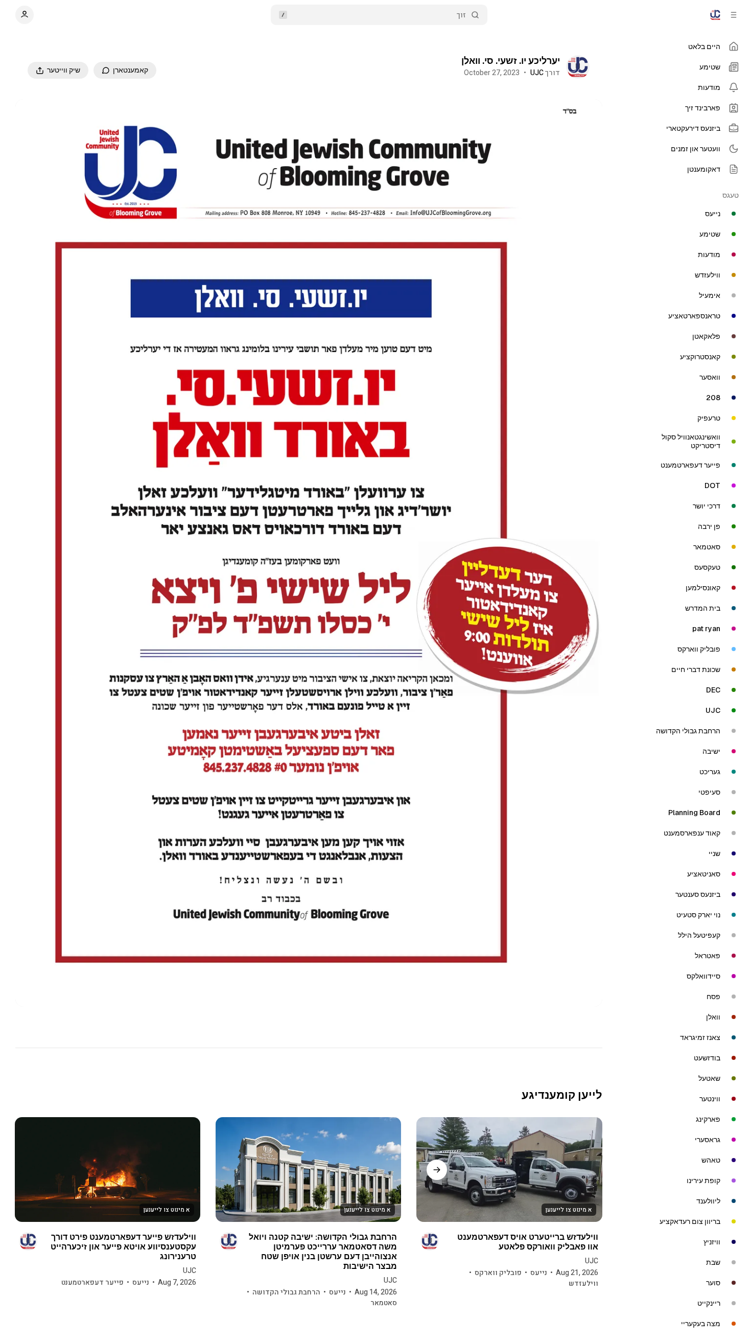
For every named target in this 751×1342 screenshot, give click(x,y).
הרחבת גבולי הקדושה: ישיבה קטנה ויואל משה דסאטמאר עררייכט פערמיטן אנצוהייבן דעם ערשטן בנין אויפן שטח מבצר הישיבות (323, 1251)
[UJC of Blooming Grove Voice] (715, 15)
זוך (461, 15)
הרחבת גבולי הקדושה (286, 1292)
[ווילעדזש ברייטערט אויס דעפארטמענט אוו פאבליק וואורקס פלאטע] (509, 1169)
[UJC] (578, 67)
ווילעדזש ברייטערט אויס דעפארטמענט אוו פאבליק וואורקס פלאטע (527, 1242)
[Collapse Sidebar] (733, 15)
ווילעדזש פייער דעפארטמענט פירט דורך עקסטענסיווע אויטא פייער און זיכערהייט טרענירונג (123, 1246)
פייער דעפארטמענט (92, 1282)
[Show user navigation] (24, 15)
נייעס (538, 1272)
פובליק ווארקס (498, 1272)
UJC (537, 72)
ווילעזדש (583, 1283)
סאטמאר (383, 1303)
